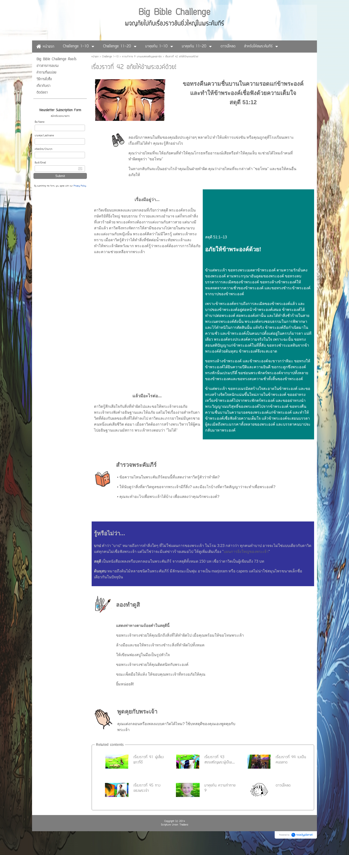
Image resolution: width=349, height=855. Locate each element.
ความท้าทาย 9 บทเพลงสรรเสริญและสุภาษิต (142, 57)
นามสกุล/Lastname (44, 136)
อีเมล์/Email (40, 163)
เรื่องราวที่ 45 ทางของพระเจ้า (146, 788)
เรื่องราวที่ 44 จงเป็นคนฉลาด (291, 759)
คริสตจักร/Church (43, 149)
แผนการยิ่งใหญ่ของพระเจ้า (246, 552)
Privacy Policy (80, 186)
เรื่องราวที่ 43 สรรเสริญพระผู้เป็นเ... (219, 759)
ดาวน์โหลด (283, 785)
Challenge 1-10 (110, 57)
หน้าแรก (95, 57)
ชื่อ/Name (39, 122)
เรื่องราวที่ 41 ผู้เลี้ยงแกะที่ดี (148, 759)
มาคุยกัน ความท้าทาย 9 (220, 788)
